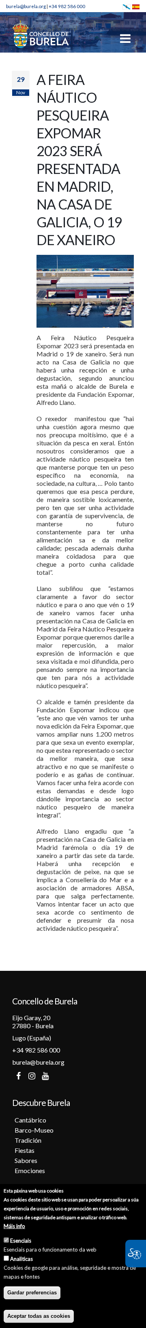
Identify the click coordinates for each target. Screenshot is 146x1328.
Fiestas (24, 1150)
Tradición (28, 1140)
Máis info (14, 1226)
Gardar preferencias (32, 1293)
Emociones (30, 1170)
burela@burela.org (26, 6)
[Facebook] (18, 1076)
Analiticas (21, 1259)
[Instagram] (32, 1076)
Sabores (26, 1160)
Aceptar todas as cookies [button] (38, 1316)
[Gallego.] (126, 6)
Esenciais (20, 1240)
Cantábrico (30, 1120)
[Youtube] (45, 1076)
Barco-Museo (34, 1130)
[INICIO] (40, 33)
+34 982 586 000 (67, 6)
